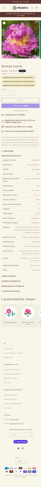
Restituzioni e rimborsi (11, 378)
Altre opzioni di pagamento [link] (21, 110)
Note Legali (7, 408)
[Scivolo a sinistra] (16, 62)
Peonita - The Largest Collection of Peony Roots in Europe (22, 475)
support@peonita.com (16, 423)
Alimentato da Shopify (20, 476)
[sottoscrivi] (30, 435)
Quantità (3, 89)
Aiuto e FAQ (7, 382)
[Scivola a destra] (25, 62)
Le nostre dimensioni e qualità (13, 353)
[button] (4, 8)
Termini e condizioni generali (13, 403)
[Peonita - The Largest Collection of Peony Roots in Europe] (20, 8)
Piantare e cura (8, 357)
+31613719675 (14, 419)
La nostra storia (9, 349)
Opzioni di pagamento (10, 395)
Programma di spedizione (12, 369)
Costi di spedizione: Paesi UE (12, 374)
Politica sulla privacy (10, 399)
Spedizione (3, 73)
